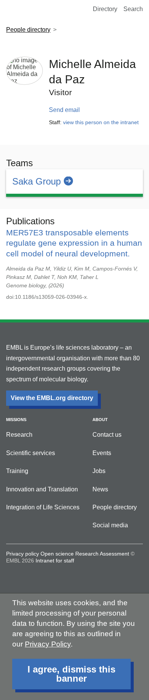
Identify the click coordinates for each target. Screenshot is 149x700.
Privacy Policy (48, 644)
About (100, 419)
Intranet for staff (55, 560)
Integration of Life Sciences (42, 507)
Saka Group (36, 181)
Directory (105, 9)
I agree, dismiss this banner (71, 674)
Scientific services (30, 453)
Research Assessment (102, 554)
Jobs (98, 471)
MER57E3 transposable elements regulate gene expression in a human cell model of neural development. (74, 243)
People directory (28, 29)
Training (17, 471)
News (100, 489)
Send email (64, 110)
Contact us (106, 434)
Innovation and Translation (42, 489)
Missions (16, 419)
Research (19, 434)
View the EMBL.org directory (52, 398)
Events (101, 453)
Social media (110, 525)
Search (133, 9)
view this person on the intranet (101, 122)
